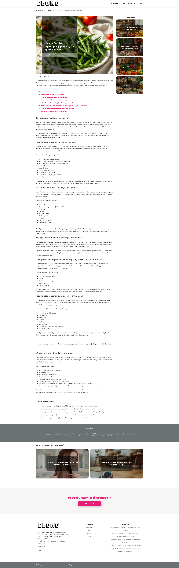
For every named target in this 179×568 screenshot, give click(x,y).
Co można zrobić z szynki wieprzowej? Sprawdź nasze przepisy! (129, 47)
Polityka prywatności (42, 565)
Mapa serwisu (59, 565)
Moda (130, 4)
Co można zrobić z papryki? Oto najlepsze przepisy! (130, 66)
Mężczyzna (138, 4)
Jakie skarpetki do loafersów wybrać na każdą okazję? (116, 463)
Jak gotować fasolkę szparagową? (53, 94)
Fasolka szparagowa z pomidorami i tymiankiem (57, 109)
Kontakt (41, 551)
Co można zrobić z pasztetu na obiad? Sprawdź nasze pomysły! (129, 85)
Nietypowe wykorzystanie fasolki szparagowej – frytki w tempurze (64, 106)
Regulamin (72, 565)
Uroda (123, 4)
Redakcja (41, 547)
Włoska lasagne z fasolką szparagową (54, 111)
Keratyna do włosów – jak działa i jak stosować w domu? (62, 463)
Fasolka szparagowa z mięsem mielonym (55, 97)
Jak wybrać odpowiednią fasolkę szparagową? (57, 103)
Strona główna (40, 10)
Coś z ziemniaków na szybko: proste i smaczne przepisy (130, 28)
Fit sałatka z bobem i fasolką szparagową (55, 100)
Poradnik (115, 4)
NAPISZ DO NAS (89, 504)
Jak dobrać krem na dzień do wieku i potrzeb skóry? (125, 545)
